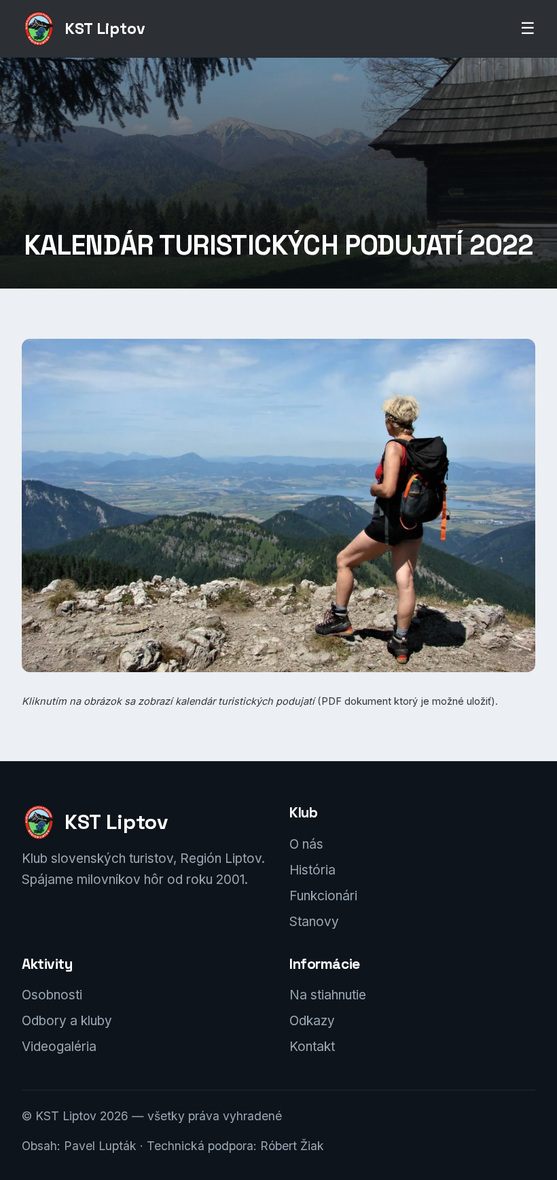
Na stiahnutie (327, 995)
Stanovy (314, 921)
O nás (306, 844)
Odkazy (312, 1021)
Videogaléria (59, 1046)
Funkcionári (323, 896)
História (312, 870)
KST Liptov (105, 28)
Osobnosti (52, 995)
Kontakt (312, 1046)
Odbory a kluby (67, 1021)
